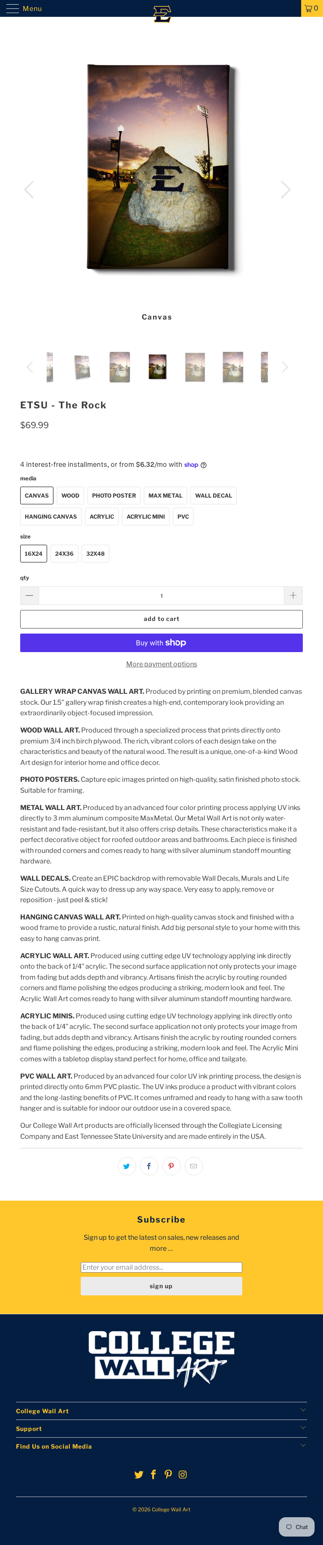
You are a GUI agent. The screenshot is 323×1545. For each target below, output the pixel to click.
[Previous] (31, 189)
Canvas (37, 495)
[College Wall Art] (161, 8)
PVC (183, 516)
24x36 (64, 553)
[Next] (283, 189)
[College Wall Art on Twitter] (139, 1475)
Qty (24, 577)
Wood (70, 495)
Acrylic (102, 516)
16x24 (33, 553)
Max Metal (165, 495)
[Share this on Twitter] (127, 1166)
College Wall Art (171, 1509)
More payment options (161, 664)
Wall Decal (213, 495)
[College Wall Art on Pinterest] (168, 1475)
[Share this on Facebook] (149, 1166)
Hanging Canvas (51, 516)
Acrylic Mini (146, 516)
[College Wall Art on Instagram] (183, 1475)
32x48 (95, 553)
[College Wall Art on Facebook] (154, 1475)
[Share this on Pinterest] (171, 1166)
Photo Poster (114, 495)
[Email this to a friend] (194, 1166)
